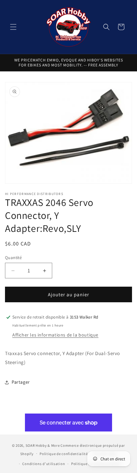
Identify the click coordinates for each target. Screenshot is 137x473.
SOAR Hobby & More (43, 445)
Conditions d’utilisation (43, 463)
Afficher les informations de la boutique (55, 335)
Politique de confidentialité (64, 453)
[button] (13, 27)
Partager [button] (21, 382)
